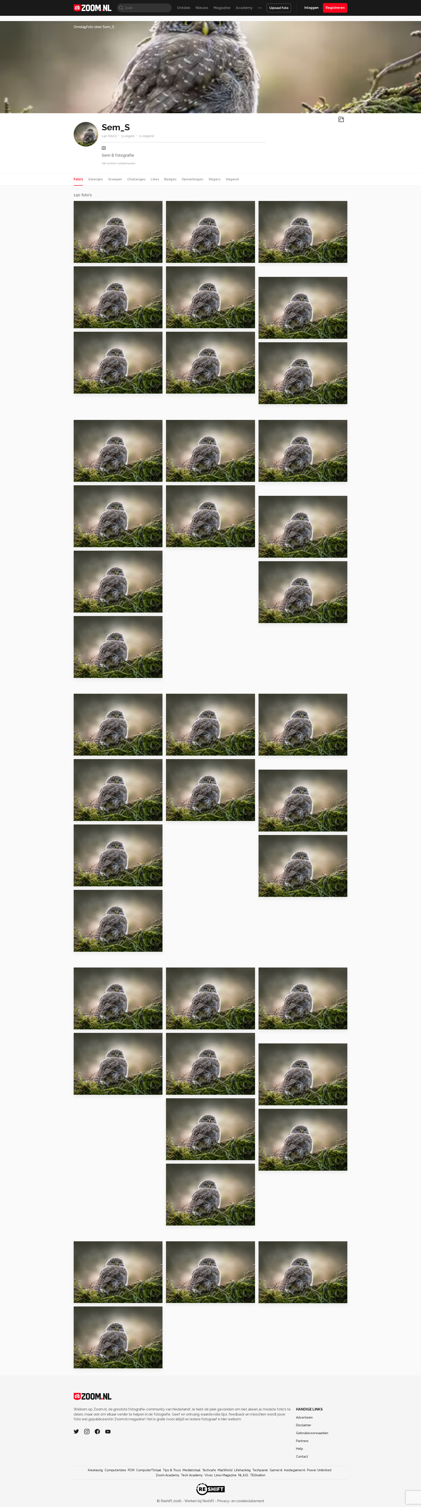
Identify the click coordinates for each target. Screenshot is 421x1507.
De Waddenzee (90, 257)
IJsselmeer (85, 946)
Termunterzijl (88, 1363)
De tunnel (177, 1220)
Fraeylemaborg (275, 333)
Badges (170, 179)
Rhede (266, 1298)
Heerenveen (87, 750)
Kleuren (175, 541)
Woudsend (178, 815)
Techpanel (260, 1470)
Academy (244, 8)
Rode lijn (268, 750)
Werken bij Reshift (199, 1501)
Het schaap (179, 1154)
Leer (80, 476)
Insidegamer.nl (294, 1470)
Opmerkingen (192, 179)
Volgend (232, 179)
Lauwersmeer (88, 607)
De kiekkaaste (89, 1089)
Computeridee (115, 1470)
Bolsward (177, 476)
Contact (302, 1456)
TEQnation (257, 1475)
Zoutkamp (178, 1089)
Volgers (214, 179)
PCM (131, 1470)
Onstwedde (86, 388)
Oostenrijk (270, 617)
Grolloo (267, 257)
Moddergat (179, 323)
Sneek (81, 1024)
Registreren (335, 7)
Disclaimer (303, 1425)
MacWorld (225, 1470)
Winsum (83, 1298)
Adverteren (304, 1417)
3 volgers (128, 136)
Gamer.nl (275, 1470)
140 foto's (109, 136)
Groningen (85, 815)
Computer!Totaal (148, 1470)
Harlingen (85, 323)
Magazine (222, 8)
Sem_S (89, 206)
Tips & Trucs (172, 1470)
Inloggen (311, 7)
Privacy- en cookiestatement (240, 1501)
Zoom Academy (167, 1475)
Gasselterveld (181, 1024)
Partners (302, 1441)
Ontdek (183, 8)
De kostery (178, 750)
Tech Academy (192, 1475)
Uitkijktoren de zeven (281, 1165)
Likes (155, 179)
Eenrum (175, 1298)
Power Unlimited (319, 1470)
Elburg (81, 881)
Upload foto (278, 8)
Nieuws (202, 8)
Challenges (136, 179)
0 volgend (146, 136)
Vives (208, 1475)
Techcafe (209, 1470)
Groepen (115, 179)
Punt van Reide (274, 1100)
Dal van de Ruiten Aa (95, 541)
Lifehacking (242, 1470)
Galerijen (95, 179)
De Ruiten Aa (180, 388)
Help (299, 1448)
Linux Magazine (225, 1475)
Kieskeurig (95, 1470)
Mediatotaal (191, 1470)
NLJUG (243, 1475)
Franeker (176, 257)
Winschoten (272, 826)
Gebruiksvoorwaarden (312, 1433)
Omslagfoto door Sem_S (94, 27)
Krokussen (270, 476)
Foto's (78, 179)
